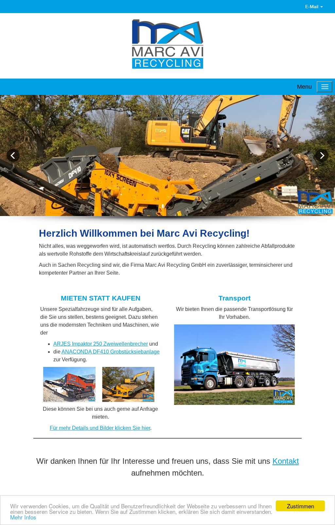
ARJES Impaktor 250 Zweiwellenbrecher (100, 344)
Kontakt (286, 461)
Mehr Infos (23, 517)
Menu (304, 86)
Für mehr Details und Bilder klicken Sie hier (100, 428)
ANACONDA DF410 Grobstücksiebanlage (111, 351)
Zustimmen (300, 506)
